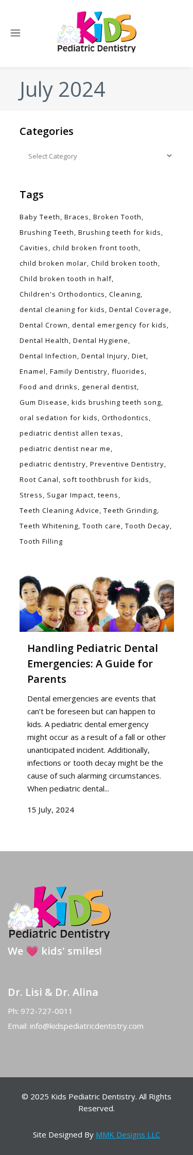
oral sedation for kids (59, 417)
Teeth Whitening (49, 525)
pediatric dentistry (53, 464)
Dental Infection (48, 355)
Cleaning (125, 294)
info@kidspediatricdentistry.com (87, 1026)
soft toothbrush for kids (106, 479)
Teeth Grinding (130, 510)
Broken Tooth (117, 216)
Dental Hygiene (100, 340)
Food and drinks (49, 386)
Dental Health (44, 340)
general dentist (109, 386)
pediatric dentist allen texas (70, 433)
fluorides (128, 371)
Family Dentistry (79, 371)
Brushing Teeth (47, 232)
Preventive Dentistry (127, 464)
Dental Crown (44, 325)
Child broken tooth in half (66, 278)
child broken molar (53, 263)
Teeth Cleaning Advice (59, 510)
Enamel (33, 371)
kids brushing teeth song (116, 402)
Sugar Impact (70, 494)
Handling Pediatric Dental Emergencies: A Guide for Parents (92, 663)
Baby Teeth (40, 216)
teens (108, 494)
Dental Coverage (139, 309)
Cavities (34, 247)
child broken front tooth (95, 247)
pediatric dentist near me (65, 448)
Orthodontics (125, 417)
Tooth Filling (41, 541)
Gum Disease (43, 402)
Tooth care (101, 525)
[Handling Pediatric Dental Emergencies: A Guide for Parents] (97, 601)
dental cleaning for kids (62, 309)
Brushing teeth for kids (119, 232)
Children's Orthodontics (62, 294)
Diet (139, 355)
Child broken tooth (124, 263)
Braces (76, 216)
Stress (31, 494)
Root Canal (39, 479)
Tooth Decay (147, 525)
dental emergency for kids (119, 325)
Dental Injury (104, 355)
